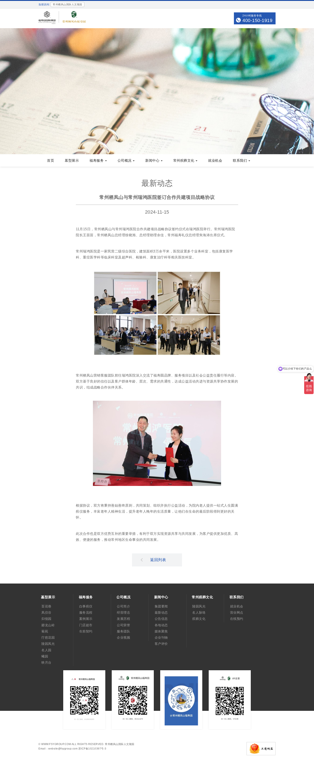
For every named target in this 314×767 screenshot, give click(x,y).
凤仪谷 (46, 612)
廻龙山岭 (48, 625)
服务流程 (85, 612)
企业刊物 (161, 637)
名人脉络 (198, 612)
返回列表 (158, 560)
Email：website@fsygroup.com (58, 748)
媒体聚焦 (161, 631)
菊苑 (44, 631)
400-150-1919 (257, 20)
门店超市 (85, 625)
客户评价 (161, 643)
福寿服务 (97, 160)
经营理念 (123, 612)
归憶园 (46, 618)
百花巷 (46, 606)
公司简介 (123, 606)
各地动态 (161, 625)
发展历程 (123, 618)
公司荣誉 (123, 625)
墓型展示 (72, 160)
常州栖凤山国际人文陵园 (119, 744)
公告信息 (161, 618)
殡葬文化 (198, 618)
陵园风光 (48, 643)
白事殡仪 (85, 606)
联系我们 (240, 160)
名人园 (46, 650)
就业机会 (215, 160)
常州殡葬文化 (184, 160)
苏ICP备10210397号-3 (92, 748)
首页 (50, 160)
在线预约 (236, 618)
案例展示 (85, 618)
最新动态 (161, 612)
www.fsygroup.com (56, 744)
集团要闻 (161, 606)
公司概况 (125, 160)
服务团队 (123, 631)
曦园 (44, 656)
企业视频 (123, 637)
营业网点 (236, 612)
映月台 (46, 662)
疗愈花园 (48, 637)
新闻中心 (152, 160)
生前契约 (85, 631)
